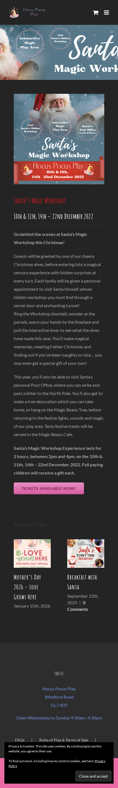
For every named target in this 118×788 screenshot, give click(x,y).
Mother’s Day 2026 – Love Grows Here (27, 587)
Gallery (32, 553)
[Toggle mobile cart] (96, 12)
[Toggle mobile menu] (107, 12)
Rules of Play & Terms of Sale (63, 739)
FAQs (19, 739)
